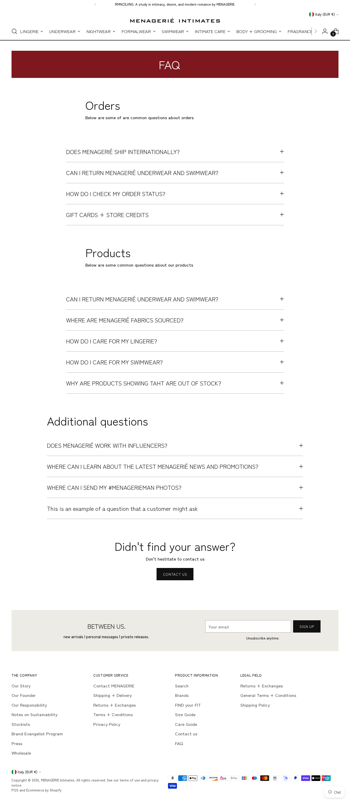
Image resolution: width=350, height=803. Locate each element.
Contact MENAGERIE (114, 685)
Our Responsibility (29, 705)
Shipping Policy (255, 705)
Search (182, 685)
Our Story (21, 685)
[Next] (255, 4)
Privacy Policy (106, 724)
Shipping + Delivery (112, 695)
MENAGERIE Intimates (58, 780)
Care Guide (186, 724)
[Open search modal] (14, 31)
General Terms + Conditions (268, 695)
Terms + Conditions (113, 714)
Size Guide (185, 714)
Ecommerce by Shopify (43, 790)
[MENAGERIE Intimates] (175, 20)
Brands (182, 695)
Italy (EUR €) (325, 14)
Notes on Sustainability (34, 714)
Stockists (21, 724)
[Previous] (95, 4)
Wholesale (21, 752)
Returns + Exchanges (114, 705)
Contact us (186, 733)
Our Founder (24, 695)
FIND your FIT (188, 705)
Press (17, 743)
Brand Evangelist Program (37, 733)
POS (15, 790)
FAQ (179, 743)
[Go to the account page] (325, 31)
